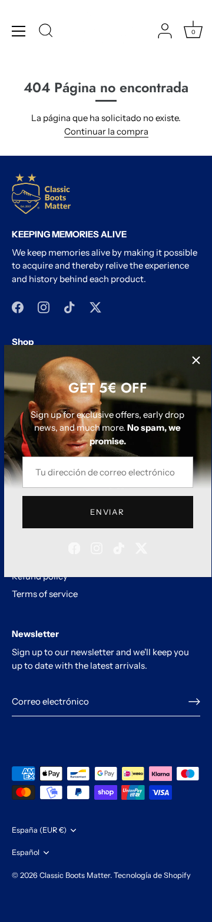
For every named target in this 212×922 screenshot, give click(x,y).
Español (25, 852)
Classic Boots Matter (74, 875)
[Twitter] (141, 547)
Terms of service (45, 593)
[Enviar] (194, 702)
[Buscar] (46, 32)
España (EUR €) (39, 830)
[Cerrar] (196, 360)
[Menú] (19, 31)
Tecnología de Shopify (152, 875)
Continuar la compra (106, 131)
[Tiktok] (119, 547)
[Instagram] (96, 547)
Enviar (107, 512)
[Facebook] (74, 547)
